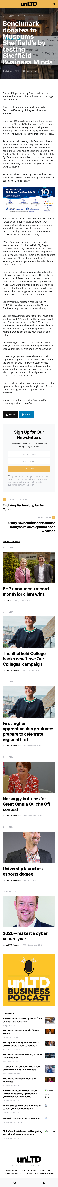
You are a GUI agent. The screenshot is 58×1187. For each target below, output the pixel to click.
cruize (8, 600)
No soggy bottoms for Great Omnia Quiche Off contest (26, 804)
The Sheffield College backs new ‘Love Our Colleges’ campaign (24, 659)
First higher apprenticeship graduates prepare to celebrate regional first (28, 731)
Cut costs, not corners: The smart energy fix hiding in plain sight (21, 1068)
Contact (28, 1173)
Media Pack (45, 1170)
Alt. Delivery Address (44, 1173)
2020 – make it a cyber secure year (25, 936)
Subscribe (29, 468)
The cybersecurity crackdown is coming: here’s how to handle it (21, 1044)
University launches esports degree (23, 871)
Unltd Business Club (15, 1170)
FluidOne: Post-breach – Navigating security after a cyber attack (22, 1133)
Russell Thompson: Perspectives (21, 1118)
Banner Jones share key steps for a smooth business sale (22, 1020)
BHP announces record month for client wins (26, 591)
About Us (32, 1170)
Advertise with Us (13, 1173)
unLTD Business (13, 670)
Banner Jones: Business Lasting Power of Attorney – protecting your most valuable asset (20, 1093)
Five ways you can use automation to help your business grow (22, 1107)
